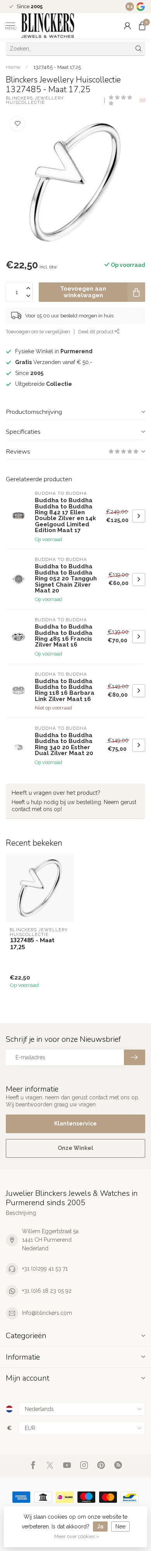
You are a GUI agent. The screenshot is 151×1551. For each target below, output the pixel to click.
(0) (142, 100)
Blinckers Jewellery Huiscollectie (35, 100)
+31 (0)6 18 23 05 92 (47, 1291)
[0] (142, 25)
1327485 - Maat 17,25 (57, 67)
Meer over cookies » (76, 1536)
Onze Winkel (75, 1148)
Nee (120, 1526)
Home (13, 67)
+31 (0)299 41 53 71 (45, 1268)
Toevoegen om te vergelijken (38, 332)
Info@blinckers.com (47, 1313)
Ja (100, 1526)
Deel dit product (96, 332)
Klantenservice (75, 1123)
